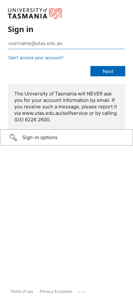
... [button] (83, 290)
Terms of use (21, 291)
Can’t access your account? (36, 57)
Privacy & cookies (56, 291)
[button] (66, 137)
